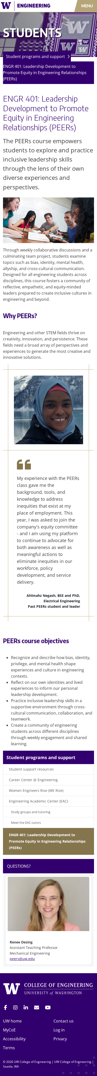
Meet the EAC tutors (26, 822)
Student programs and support (35, 56)
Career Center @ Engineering (33, 779)
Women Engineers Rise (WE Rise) (36, 790)
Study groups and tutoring (30, 812)
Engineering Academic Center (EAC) (38, 801)
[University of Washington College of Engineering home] (48, 989)
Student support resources (31, 769)
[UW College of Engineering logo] (28, 6)
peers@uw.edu (22, 958)
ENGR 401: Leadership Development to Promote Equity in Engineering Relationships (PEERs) (45, 73)
